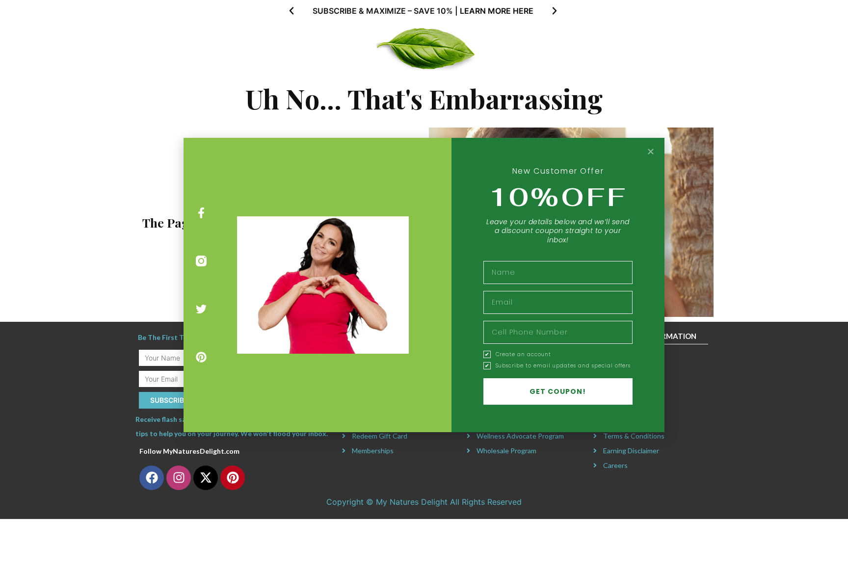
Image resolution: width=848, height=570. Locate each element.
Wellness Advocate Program (520, 436)
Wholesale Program (506, 450)
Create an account (523, 354)
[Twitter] (201, 309)
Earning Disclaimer (631, 450)
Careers (615, 465)
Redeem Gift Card (379, 436)
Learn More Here (496, 11)
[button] (291, 11)
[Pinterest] (201, 357)
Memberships (373, 450)
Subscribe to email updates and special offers (563, 366)
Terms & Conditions (633, 436)
